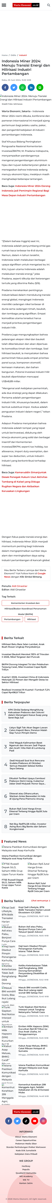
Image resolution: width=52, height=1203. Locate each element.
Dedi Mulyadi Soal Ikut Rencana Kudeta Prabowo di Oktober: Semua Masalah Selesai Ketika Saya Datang (27, 764)
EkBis (13, 55)
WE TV (26, 1180)
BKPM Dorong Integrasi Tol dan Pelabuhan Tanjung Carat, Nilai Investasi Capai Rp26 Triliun (25, 667)
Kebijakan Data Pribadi (26, 1154)
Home (5, 55)
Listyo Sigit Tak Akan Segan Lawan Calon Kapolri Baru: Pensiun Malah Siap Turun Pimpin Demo (28, 730)
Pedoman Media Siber (26, 1143)
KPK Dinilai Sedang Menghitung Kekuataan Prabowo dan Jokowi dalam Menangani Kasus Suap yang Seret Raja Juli (27, 713)
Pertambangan (12, 619)
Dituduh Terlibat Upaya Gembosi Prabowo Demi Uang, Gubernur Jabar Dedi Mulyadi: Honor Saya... (27, 781)
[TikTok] (26, 1120)
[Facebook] (5, 87)
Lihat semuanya (39, 900)
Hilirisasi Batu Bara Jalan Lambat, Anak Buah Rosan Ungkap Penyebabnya (23, 645)
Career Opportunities (26, 1140)
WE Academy (26, 1176)
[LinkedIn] (31, 87)
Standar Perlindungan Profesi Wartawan (26, 1147)
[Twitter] (13, 87)
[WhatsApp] (22, 87)
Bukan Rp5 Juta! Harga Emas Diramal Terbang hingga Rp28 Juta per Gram (28, 811)
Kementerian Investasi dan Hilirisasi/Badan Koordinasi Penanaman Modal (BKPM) (25, 604)
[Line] (39, 87)
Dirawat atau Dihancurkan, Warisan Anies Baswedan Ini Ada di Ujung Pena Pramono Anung (27, 796)
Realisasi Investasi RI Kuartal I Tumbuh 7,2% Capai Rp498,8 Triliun (26, 691)
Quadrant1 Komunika (26, 1173)
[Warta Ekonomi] (26, 5)
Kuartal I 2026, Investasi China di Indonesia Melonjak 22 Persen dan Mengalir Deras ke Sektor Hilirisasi (25, 680)
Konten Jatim (26, 1183)
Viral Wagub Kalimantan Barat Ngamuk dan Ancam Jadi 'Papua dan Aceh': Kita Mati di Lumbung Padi (27, 746)
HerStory (26, 1166)
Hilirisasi (31, 619)
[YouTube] (34, 1120)
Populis (26, 1169)
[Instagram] (43, 1120)
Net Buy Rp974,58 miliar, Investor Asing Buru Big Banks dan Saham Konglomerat (28, 826)
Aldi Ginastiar (19, 586)
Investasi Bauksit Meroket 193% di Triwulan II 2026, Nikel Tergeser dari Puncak (25, 655)
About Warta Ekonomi (26, 1137)
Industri (23, 55)
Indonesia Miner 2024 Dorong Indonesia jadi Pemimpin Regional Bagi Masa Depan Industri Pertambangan (26, 191)
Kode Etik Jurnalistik (26, 1150)
